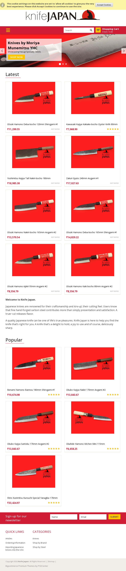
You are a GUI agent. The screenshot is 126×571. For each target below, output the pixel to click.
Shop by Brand (40, 542)
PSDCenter (43, 566)
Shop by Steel (39, 547)
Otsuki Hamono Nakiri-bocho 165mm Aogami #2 (31, 232)
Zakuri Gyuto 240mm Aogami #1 (82, 178)
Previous (2, 51)
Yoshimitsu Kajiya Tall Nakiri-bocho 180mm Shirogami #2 (29, 180)
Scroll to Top (122, 553)
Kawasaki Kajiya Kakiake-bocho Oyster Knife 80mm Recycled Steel (92, 126)
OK (104, 5)
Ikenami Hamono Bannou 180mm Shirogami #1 (31, 389)
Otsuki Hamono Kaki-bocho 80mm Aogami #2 (89, 286)
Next (123, 51)
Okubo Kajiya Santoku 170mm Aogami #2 (28, 443)
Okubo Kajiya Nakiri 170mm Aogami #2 (86, 389)
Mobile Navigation (8, 30)
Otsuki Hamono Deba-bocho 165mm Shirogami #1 (91, 232)
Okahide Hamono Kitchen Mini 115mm (85, 443)
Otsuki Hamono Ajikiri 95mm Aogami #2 (27, 286)
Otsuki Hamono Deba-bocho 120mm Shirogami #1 (32, 124)
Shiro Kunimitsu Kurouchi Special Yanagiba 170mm (32, 497)
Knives (36, 538)
